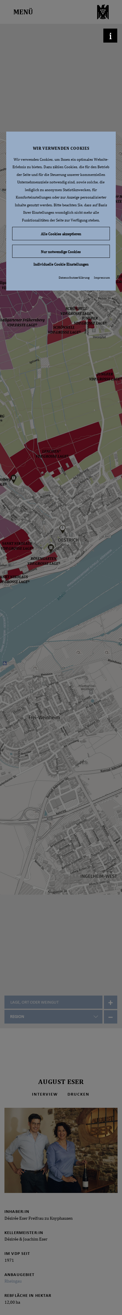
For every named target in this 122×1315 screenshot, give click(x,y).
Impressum (102, 277)
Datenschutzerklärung (74, 277)
